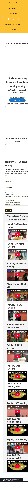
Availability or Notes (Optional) (12, 204)
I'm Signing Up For (9, 192)
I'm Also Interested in (10, 200)
